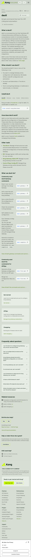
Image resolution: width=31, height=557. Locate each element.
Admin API (17, 133)
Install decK (6, 94)
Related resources (8, 397)
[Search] (20, 2)
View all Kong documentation (9, 430)
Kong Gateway (20, 493)
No (8, 421)
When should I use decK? (10, 65)
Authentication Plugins (7, 514)
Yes (4, 421)
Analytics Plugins (6, 512)
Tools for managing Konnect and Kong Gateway (10, 11)
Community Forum (6, 528)
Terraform (6, 145)
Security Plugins (6, 516)
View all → (4, 521)
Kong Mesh (19, 497)
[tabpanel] (15, 106)
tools (15, 136)
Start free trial (9, 483)
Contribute (6, 444)
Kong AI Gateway (20, 495)
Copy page (24, 15)
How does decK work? (10, 115)
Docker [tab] (18, 98)
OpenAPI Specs (20, 502)
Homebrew (14, 102)
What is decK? (7, 30)
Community (4, 526)
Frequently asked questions (11, 341)
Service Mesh (5, 500)
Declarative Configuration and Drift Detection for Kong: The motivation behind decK (16, 400)
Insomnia (18, 500)
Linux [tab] (13, 98)
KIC (4, 154)
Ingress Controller (20, 504)
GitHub (3, 531)
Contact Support (8, 456)
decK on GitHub (7, 404)
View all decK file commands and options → (14, 287)
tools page (22, 60)
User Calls (4, 535)
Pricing (3, 504)
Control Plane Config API (10, 163)
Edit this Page (14, 427)
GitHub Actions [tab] (25, 98)
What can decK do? (8, 173)
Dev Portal (4, 502)
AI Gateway (5, 497)
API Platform (5, 493)
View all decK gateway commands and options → (15, 254)
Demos (3, 533)
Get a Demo (19, 483)
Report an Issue (5, 427)
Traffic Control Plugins (7, 518)
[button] (27, 108)
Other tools (6, 143)
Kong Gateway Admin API (10, 158)
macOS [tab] (3, 98)
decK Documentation (8, 24)
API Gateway (5, 495)
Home (3, 9)
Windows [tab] (9, 98)
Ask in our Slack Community (10, 454)
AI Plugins (4, 510)
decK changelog (8, 406)
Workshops (4, 537)
